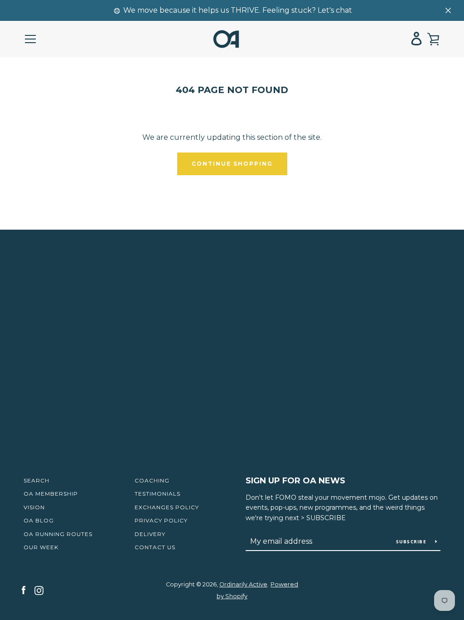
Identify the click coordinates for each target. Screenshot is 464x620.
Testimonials (157, 493)
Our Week (41, 547)
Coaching (152, 480)
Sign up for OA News (295, 481)
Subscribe (412, 541)
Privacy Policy (161, 520)
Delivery (150, 534)
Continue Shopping (232, 163)
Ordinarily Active (243, 584)
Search (36, 480)
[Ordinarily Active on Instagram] (39, 590)
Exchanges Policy (167, 507)
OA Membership (51, 493)
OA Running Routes (58, 534)
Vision (34, 507)
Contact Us (155, 547)
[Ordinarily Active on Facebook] (23, 590)
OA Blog (39, 520)
